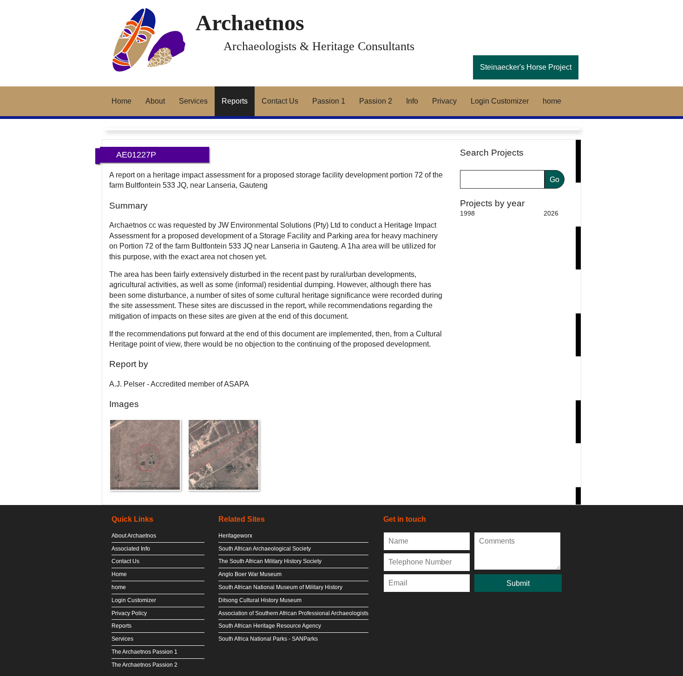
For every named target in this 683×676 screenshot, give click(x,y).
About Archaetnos (134, 535)
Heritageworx (235, 535)
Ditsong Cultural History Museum (260, 600)
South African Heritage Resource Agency (269, 626)
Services (193, 101)
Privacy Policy (129, 613)
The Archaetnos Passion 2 (144, 665)
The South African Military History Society (270, 561)
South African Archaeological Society (264, 548)
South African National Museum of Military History (280, 587)
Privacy (444, 101)
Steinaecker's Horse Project (525, 67)
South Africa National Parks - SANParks (268, 639)
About (155, 101)
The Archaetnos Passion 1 (144, 652)
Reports (235, 101)
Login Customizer (500, 101)
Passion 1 (328, 101)
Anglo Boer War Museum (250, 574)
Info (412, 101)
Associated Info (131, 548)
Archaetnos (250, 22)
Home (121, 101)
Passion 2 (375, 101)
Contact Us (280, 101)
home (552, 101)
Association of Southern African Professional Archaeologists (293, 613)
